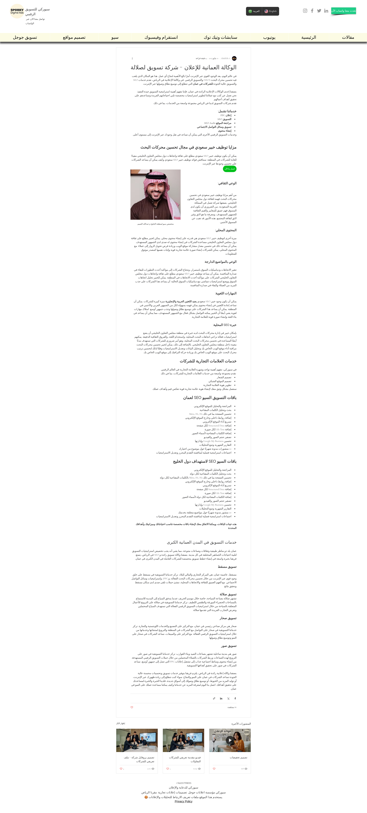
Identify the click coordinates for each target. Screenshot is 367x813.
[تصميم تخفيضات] (230, 740)
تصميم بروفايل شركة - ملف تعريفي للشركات (139, 759)
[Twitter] (319, 10)
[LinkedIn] (326, 10)
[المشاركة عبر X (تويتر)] (228, 698)
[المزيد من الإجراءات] (132, 58)
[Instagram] (305, 10)
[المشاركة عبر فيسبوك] (235, 698)
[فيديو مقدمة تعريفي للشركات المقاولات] (183, 740)
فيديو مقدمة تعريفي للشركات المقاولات (185, 759)
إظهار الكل (120, 723)
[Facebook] (312, 10)
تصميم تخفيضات (238, 757)
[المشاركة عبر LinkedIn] (221, 698)
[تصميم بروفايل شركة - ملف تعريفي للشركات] (137, 740)
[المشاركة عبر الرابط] (214, 698)
